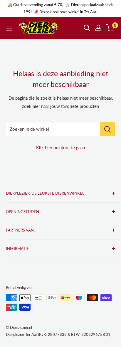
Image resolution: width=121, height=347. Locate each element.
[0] (110, 27)
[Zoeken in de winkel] (107, 129)
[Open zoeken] (87, 28)
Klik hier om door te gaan (60, 147)
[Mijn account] (98, 28)
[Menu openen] (9, 28)
